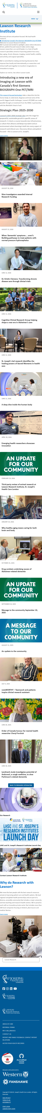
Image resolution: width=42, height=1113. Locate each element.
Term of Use (6, 1100)
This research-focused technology (11, 95)
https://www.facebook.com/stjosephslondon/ (4, 988)
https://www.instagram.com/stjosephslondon (7, 988)
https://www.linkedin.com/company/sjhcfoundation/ (11, 1003)
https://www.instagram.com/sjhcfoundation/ (7, 1003)
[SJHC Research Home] (28, 5)
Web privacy (6, 1098)
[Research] (21, 1011)
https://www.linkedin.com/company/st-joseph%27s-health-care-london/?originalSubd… (11, 988)
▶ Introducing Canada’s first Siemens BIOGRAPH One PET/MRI (20, 41)
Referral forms (9, 1027)
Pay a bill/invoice (9, 1031)
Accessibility (7, 1102)
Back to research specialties (21, 785)
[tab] (38, 12)
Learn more (4, 136)
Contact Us (7, 1034)
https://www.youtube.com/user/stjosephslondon (15, 988)
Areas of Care (8, 1024)
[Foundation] (21, 996)
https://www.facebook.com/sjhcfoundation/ (4, 1003)
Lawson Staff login (9, 1109)
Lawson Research (10, 960)
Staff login (6, 1106)
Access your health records (13, 1043)
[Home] (9, 5)
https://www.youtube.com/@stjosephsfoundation (15, 1003)
